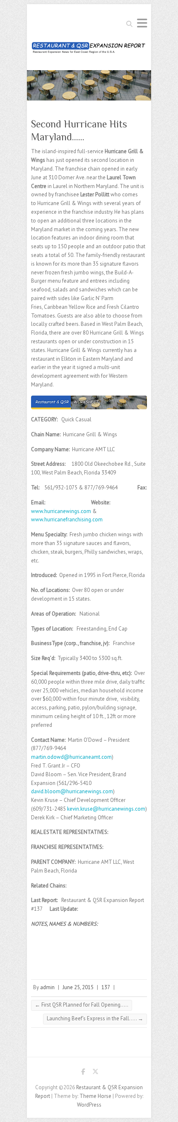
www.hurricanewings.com (61, 511)
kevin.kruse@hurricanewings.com (106, 808)
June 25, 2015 (78, 987)
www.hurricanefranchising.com (67, 519)
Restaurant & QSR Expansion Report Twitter (95, 1073)
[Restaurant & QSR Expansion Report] (89, 50)
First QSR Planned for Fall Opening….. (81, 1004)
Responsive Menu (142, 23)
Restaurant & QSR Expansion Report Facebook (83, 1073)
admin (47, 987)
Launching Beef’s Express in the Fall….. (95, 1018)
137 (105, 987)
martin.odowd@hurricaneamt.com (71, 756)
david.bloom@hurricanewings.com (72, 791)
